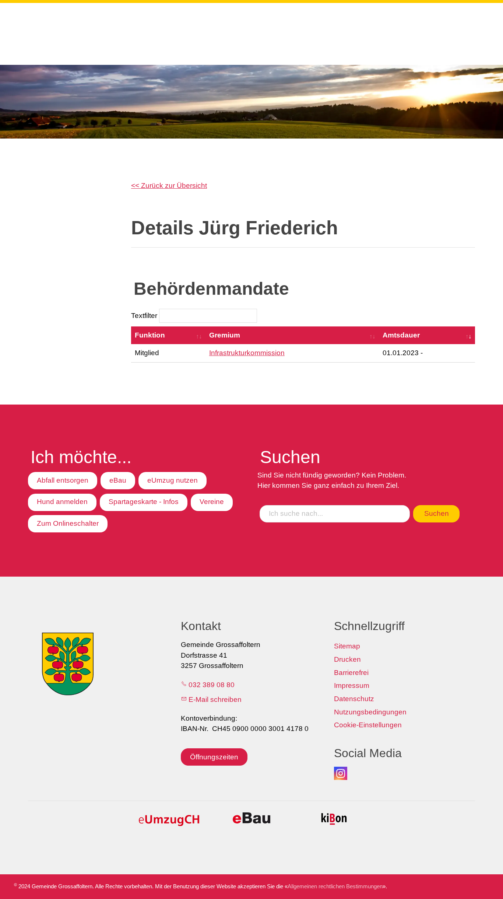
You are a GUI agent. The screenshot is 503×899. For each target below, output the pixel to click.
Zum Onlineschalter (68, 523)
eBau (117, 480)
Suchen (436, 513)
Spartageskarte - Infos (144, 502)
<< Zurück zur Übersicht (169, 185)
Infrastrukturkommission (247, 353)
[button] (340, 773)
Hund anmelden (62, 502)
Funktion (150, 335)
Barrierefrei (351, 672)
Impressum (351, 685)
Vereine (212, 502)
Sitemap (347, 646)
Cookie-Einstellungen (368, 725)
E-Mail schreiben (215, 699)
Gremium (224, 335)
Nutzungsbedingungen (370, 712)
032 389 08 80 (212, 685)
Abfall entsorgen (62, 480)
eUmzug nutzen (172, 480)
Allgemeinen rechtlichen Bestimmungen (335, 886)
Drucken (347, 659)
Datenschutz (354, 699)
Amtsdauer (401, 335)
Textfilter (145, 315)
